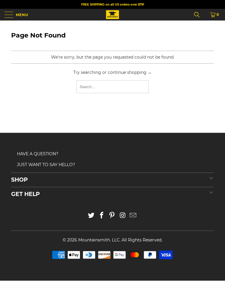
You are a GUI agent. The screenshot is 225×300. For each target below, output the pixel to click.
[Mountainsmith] (112, 15)
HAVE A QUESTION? (37, 153)
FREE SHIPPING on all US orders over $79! (112, 4)
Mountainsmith (94, 240)
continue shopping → (130, 72)
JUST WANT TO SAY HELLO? (46, 164)
